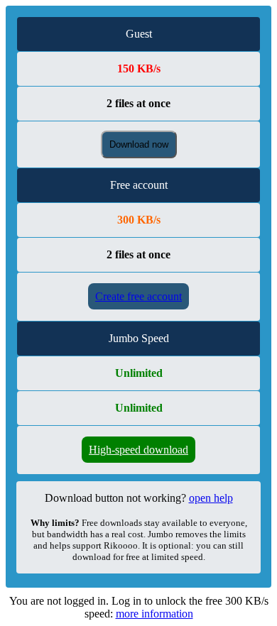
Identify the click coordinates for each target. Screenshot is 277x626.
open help (211, 498)
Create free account (138, 296)
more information (154, 614)
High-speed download (138, 450)
